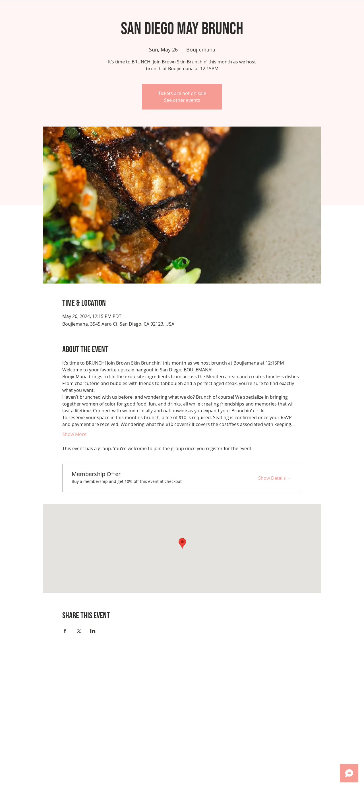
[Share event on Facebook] (65, 631)
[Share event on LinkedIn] (93, 631)
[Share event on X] (79, 631)
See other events (182, 100)
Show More (74, 434)
